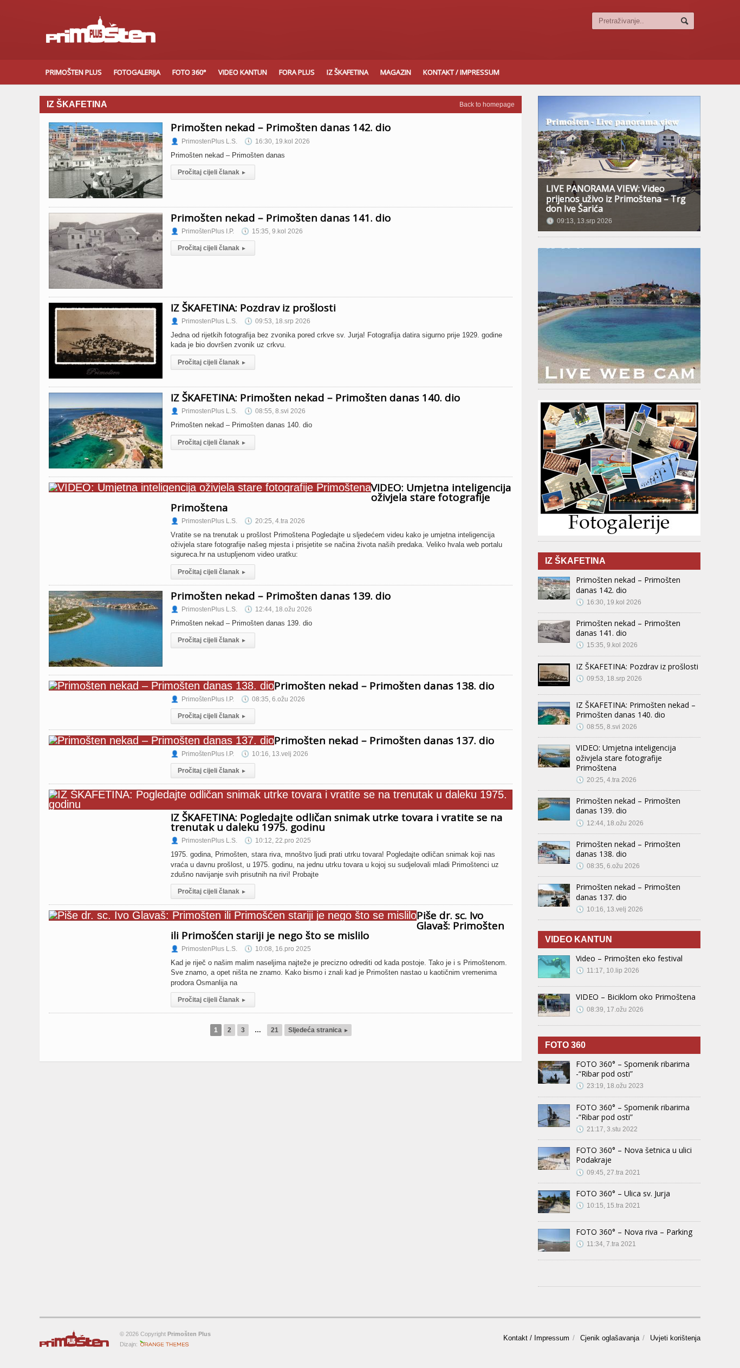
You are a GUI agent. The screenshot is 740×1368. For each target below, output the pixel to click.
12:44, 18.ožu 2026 (278, 609)
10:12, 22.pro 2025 (277, 840)
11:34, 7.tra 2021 (606, 1244)
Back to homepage (487, 104)
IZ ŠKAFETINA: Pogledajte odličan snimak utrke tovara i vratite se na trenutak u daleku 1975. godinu (337, 822)
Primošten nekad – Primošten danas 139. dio (281, 596)
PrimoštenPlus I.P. (202, 231)
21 (274, 1030)
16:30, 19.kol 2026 (277, 141)
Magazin (395, 72)
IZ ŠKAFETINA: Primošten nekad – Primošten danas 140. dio (315, 397)
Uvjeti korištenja (675, 1338)
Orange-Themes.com (164, 1344)
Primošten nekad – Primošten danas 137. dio (384, 740)
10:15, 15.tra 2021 (608, 1205)
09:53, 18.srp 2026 (277, 321)
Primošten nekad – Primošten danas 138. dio (384, 686)
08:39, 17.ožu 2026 (610, 1009)
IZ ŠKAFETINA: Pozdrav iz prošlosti (253, 308)
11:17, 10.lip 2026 (607, 970)
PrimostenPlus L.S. (204, 141)
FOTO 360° (189, 72)
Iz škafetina (347, 72)
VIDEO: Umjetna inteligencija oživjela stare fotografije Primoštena (626, 757)
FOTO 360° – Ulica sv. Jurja (623, 1193)
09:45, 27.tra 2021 (608, 1172)
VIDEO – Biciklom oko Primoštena (636, 997)
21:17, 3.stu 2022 (607, 1129)
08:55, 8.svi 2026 (275, 411)
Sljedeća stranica (318, 1030)
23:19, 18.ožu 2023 (610, 1086)
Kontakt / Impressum (461, 72)
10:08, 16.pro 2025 (277, 949)
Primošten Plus (74, 72)
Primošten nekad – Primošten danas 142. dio (281, 127)
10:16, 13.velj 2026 (274, 754)
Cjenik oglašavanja (609, 1338)
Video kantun (242, 72)
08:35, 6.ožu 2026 (273, 699)
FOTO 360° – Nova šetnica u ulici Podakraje (634, 1155)
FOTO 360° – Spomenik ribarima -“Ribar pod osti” (633, 1069)
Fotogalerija (137, 72)
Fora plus (297, 72)
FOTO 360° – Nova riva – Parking (634, 1232)
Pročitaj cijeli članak (211, 172)
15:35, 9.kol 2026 (272, 231)
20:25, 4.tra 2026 (274, 521)
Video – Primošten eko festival (629, 958)
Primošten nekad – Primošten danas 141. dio (281, 218)
